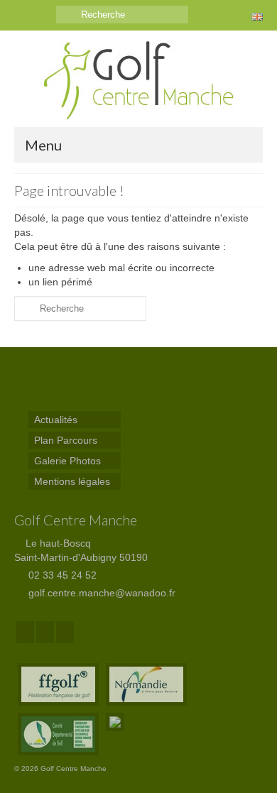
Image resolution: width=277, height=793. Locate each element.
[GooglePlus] (45, 632)
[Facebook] (25, 632)
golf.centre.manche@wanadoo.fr (100, 592)
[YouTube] (65, 632)
